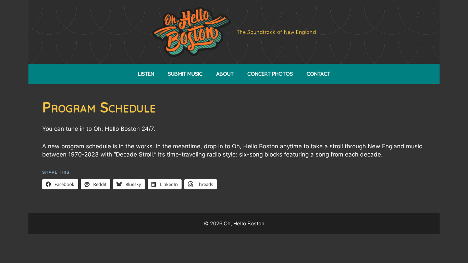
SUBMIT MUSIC (185, 74)
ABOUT (225, 74)
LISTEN (146, 74)
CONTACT (318, 74)
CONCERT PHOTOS (270, 74)
